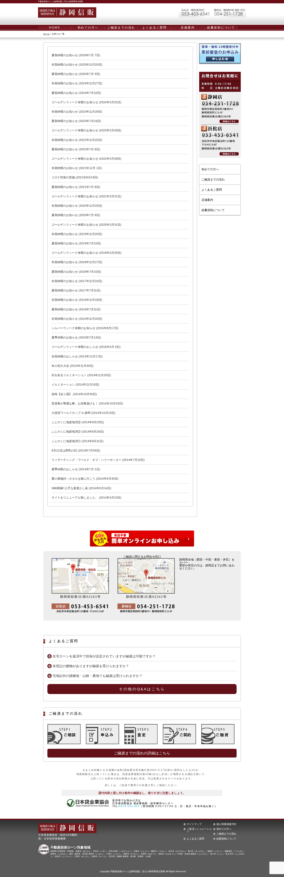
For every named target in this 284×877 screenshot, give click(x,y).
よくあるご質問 (154, 27)
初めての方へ (88, 27)
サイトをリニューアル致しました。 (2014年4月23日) (86, 497)
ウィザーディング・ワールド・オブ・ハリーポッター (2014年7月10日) (98, 460)
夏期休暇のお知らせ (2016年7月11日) (76, 309)
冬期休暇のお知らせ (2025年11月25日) (77, 64)
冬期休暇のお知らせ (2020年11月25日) (77, 205)
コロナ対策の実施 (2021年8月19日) (75, 177)
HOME (54, 27)
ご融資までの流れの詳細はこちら (142, 753)
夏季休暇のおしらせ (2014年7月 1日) (76, 469)
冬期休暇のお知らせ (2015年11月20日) (77, 318)
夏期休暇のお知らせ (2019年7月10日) (76, 243)
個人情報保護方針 (226, 824)
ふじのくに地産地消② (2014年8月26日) (78, 431)
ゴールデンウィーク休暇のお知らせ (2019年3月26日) (86, 252)
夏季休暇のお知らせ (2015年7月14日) (76, 337)
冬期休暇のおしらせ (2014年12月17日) (77, 356)
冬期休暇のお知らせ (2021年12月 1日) (77, 168)
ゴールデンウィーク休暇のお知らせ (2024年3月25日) (86, 102)
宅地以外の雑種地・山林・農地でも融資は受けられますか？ (97, 676)
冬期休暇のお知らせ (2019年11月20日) (77, 234)
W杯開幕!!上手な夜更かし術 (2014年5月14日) (81, 488)
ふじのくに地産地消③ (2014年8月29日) (78, 422)
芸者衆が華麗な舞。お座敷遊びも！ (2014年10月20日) (87, 403)
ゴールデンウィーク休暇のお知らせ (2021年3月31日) (86, 196)
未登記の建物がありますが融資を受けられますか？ (91, 666)
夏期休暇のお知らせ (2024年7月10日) (76, 93)
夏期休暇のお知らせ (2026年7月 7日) (76, 55)
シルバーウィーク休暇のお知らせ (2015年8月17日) (85, 328)
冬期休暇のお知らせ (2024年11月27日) (77, 83)
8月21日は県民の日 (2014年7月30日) (76, 450)
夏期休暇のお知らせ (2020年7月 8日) (76, 215)
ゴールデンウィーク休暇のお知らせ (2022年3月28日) (86, 158)
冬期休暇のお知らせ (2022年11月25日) (77, 140)
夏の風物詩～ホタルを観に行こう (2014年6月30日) (85, 478)
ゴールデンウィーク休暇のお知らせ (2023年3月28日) (86, 130)
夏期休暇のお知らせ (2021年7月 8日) (76, 187)
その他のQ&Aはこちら (142, 689)
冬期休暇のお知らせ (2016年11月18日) (77, 299)
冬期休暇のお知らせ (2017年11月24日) (77, 281)
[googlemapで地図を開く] (80, 586)
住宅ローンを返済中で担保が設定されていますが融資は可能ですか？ (104, 656)
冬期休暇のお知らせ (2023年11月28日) (77, 111)
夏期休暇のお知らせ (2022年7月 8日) (76, 149)
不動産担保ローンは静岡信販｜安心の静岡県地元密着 (137, 871)
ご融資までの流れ (121, 27)
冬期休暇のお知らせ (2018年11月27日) (77, 262)
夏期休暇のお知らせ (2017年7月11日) (76, 290)
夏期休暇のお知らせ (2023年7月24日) (76, 121)
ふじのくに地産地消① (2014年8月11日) (78, 441)
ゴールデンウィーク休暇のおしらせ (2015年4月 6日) (86, 346)
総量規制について (221, 27)
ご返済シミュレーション (199, 830)
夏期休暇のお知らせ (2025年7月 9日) (76, 74)
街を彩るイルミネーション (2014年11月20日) (81, 375)
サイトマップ (194, 824)
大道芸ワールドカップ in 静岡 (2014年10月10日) (83, 412)
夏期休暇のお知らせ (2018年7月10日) (76, 271)
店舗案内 (188, 27)
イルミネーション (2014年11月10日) (75, 384)
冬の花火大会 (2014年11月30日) (73, 365)
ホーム (46, 34)
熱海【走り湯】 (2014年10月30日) (74, 394)
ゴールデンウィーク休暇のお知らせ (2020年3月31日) (86, 224)
